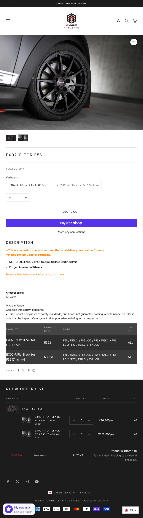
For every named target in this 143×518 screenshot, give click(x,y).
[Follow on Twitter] (17, 481)
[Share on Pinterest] (28, 370)
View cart (18, 454)
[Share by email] (33, 370)
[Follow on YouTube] (37, 481)
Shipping (115, 455)
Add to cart (71, 211)
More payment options (71, 232)
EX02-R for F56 (32, 408)
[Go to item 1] (11, 138)
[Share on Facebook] (18, 370)
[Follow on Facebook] (8, 481)
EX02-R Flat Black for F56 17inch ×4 (47, 432)
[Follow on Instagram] (27, 481)
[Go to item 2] (23, 138)
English (85, 492)
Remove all (40, 455)
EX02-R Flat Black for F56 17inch (47, 419)
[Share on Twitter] (23, 370)
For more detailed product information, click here (35, 274)
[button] (130, 510)
